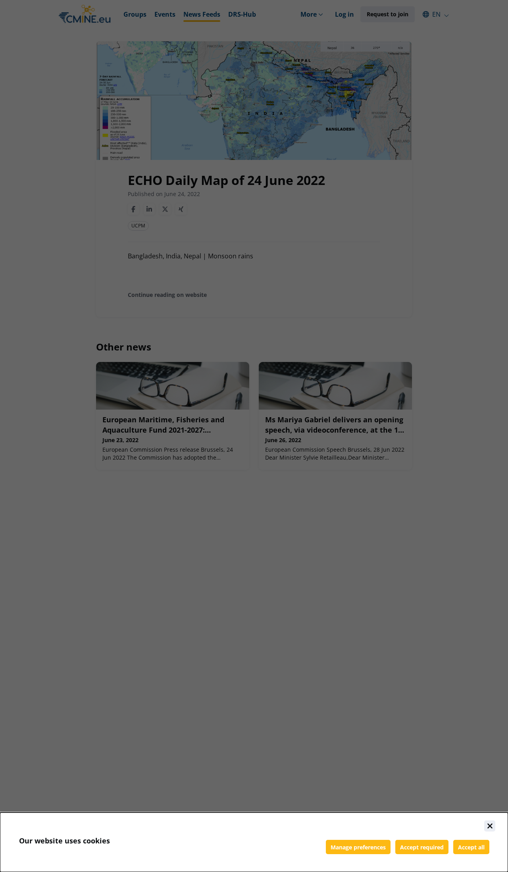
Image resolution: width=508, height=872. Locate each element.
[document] (254, 842)
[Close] (489, 826)
